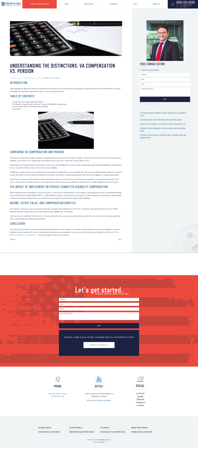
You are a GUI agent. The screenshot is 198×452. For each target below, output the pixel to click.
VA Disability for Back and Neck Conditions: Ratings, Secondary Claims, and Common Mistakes (163, 136)
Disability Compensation (51, 78)
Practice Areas (89, 4)
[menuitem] (39, 4)
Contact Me (156, 4)
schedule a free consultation (25, 235)
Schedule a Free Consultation (39, 4)
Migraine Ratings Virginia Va (139, 428)
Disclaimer (102, 442)
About (66, 4)
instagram (144, 402)
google (143, 397)
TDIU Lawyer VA (104, 428)
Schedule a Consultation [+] (99, 345)
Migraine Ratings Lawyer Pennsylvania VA (81, 432)
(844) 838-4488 (57, 396)
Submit (165, 99)
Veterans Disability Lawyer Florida (141, 432)
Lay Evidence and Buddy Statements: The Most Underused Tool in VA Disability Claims (163, 114)
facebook (144, 394)
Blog (135, 4)
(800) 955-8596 (58, 394)
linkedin (144, 400)
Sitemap (95, 442)
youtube (144, 405)
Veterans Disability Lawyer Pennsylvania (112, 432)
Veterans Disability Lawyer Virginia (49, 432)
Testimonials (114, 4)
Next (119, 239)
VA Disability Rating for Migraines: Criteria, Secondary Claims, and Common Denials (163, 129)
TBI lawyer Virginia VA (75, 428)
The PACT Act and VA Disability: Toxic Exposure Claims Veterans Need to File (162, 124)
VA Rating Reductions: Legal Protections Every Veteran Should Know (161, 120)
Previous (12, 239)
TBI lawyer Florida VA (44, 428)
